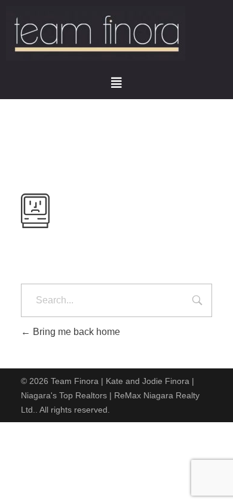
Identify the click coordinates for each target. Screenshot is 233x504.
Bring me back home (75, 332)
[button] (116, 83)
